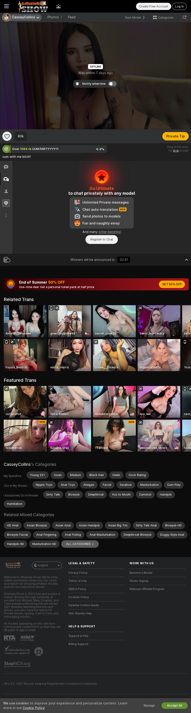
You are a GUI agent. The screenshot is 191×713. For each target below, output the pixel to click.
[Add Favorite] (7, 136)
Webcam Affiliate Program (147, 589)
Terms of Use (77, 581)
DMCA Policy (77, 589)
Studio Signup (139, 581)
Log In (179, 6)
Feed (71, 17)
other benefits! (110, 232)
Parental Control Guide (83, 605)
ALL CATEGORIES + (80, 544)
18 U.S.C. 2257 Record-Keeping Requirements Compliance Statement (50, 683)
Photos (54, 17)
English (43, 565)
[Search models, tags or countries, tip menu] (184, 17)
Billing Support (78, 644)
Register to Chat (101, 239)
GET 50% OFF (172, 284)
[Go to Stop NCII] (17, 664)
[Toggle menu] (6, 6)
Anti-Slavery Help (80, 613)
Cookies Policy (78, 597)
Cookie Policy (33, 708)
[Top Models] (58, 6)
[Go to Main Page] (32, 6)
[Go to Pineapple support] (39, 651)
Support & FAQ (78, 636)
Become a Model (141, 572)
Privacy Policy (78, 572)
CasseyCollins (17, 464)
